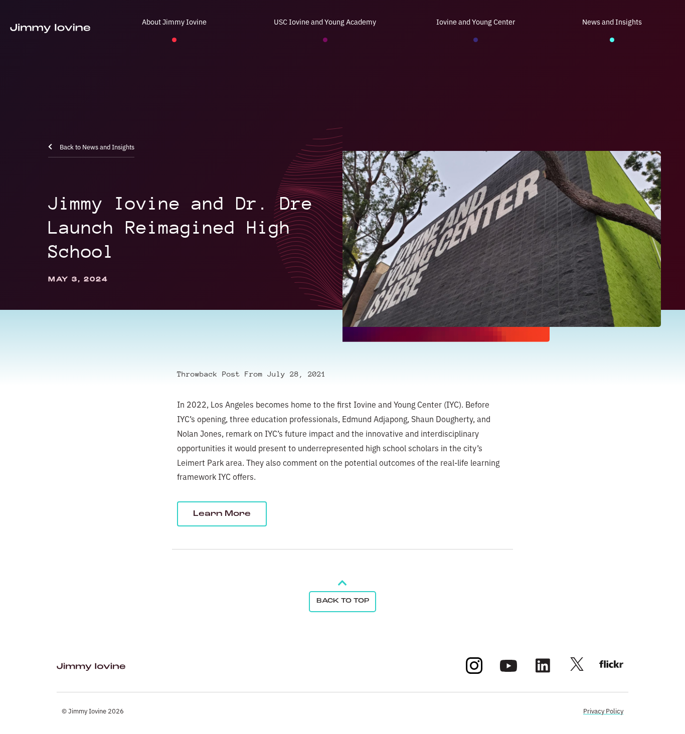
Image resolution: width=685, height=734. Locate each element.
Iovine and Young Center (475, 21)
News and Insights (612, 21)
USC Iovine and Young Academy (325, 21)
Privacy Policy (603, 710)
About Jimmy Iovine (174, 21)
